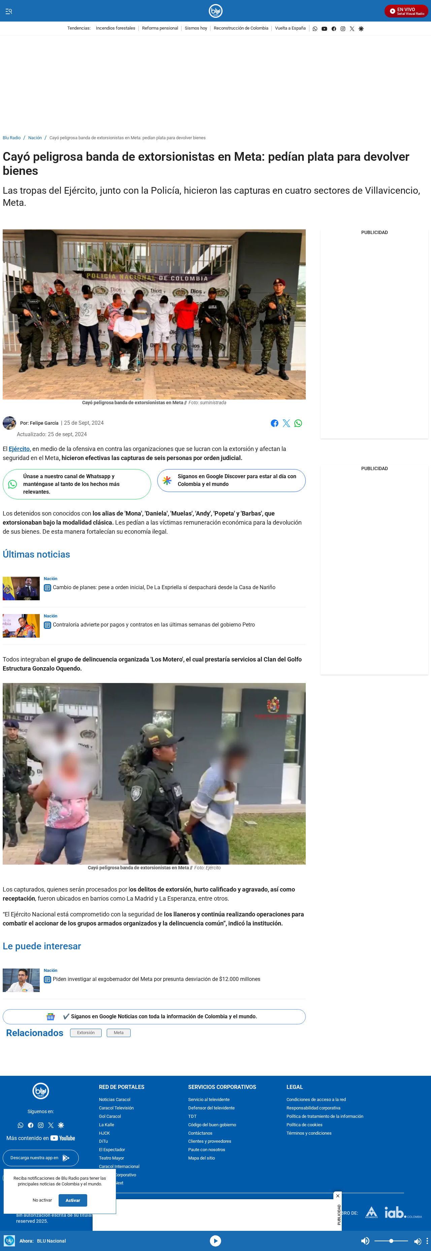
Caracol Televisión (116, 1108)
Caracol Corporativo (117, 1175)
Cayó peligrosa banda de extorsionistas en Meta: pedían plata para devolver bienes (127, 138)
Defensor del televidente (211, 1108)
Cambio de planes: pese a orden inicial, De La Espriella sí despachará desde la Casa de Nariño (164, 587)
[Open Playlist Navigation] (427, 1241)
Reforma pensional (160, 28)
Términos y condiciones (309, 1133)
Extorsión (86, 1032)
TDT (192, 1116)
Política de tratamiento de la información (325, 1116)
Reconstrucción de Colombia (241, 28)
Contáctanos (200, 1133)
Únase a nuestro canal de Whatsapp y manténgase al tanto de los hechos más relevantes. (71, 484)
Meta (119, 1032)
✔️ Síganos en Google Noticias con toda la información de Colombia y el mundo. (160, 1016)
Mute (365, 1241)
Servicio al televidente (209, 1100)
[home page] (216, 11)
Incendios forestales (115, 28)
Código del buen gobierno (212, 1125)
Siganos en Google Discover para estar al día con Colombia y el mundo (237, 480)
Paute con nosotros (206, 1150)
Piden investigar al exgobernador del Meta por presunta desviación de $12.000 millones (156, 979)
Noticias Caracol (114, 1100)
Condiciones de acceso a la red (316, 1100)
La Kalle (106, 1125)
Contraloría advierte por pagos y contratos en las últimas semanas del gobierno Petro (154, 624)
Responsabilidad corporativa (313, 1108)
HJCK (104, 1133)
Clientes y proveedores (209, 1141)
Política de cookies (305, 1125)
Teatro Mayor (111, 1158)
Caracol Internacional (119, 1167)
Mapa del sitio (201, 1158)
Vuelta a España (290, 28)
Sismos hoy (196, 28)
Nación (35, 138)
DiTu (103, 1141)
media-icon (215, 1241)
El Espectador (112, 1150)
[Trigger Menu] (8, 11)
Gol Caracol (110, 1116)
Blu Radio (12, 138)
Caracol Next (111, 1183)
